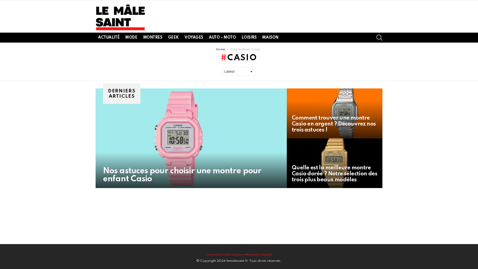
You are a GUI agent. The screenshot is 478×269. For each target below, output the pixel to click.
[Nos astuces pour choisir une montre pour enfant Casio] (191, 138)
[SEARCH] (379, 38)
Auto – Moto (222, 38)
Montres (152, 38)
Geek (173, 38)
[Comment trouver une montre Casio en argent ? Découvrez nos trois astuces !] (334, 113)
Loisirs (248, 38)
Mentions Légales (259, 254)
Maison (270, 38)
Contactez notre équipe (224, 254)
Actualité (109, 38)
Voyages (193, 38)
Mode (131, 38)
